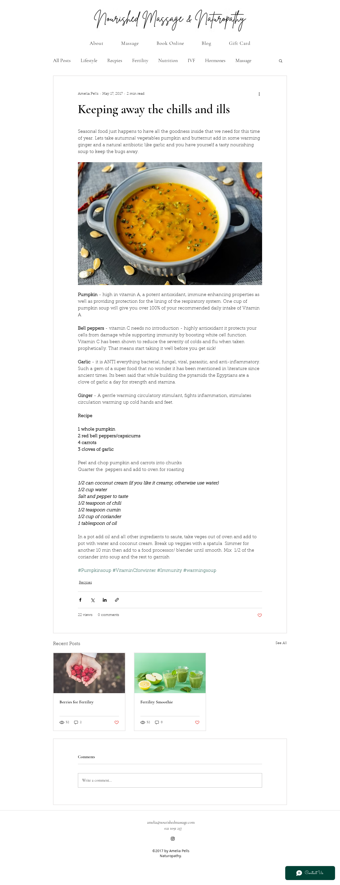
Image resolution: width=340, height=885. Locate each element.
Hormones (215, 61)
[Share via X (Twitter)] (92, 599)
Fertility (140, 61)
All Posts (62, 61)
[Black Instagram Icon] (172, 838)
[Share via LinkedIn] (104, 599)
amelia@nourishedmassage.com (171, 822)
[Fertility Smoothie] (170, 673)
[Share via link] (116, 599)
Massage (243, 61)
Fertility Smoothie (156, 702)
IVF (191, 61)
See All (281, 643)
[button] (280, 61)
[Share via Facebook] (80, 599)
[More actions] (259, 94)
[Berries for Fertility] (89, 673)
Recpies (114, 61)
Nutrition (168, 61)
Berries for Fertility (76, 702)
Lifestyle (89, 61)
